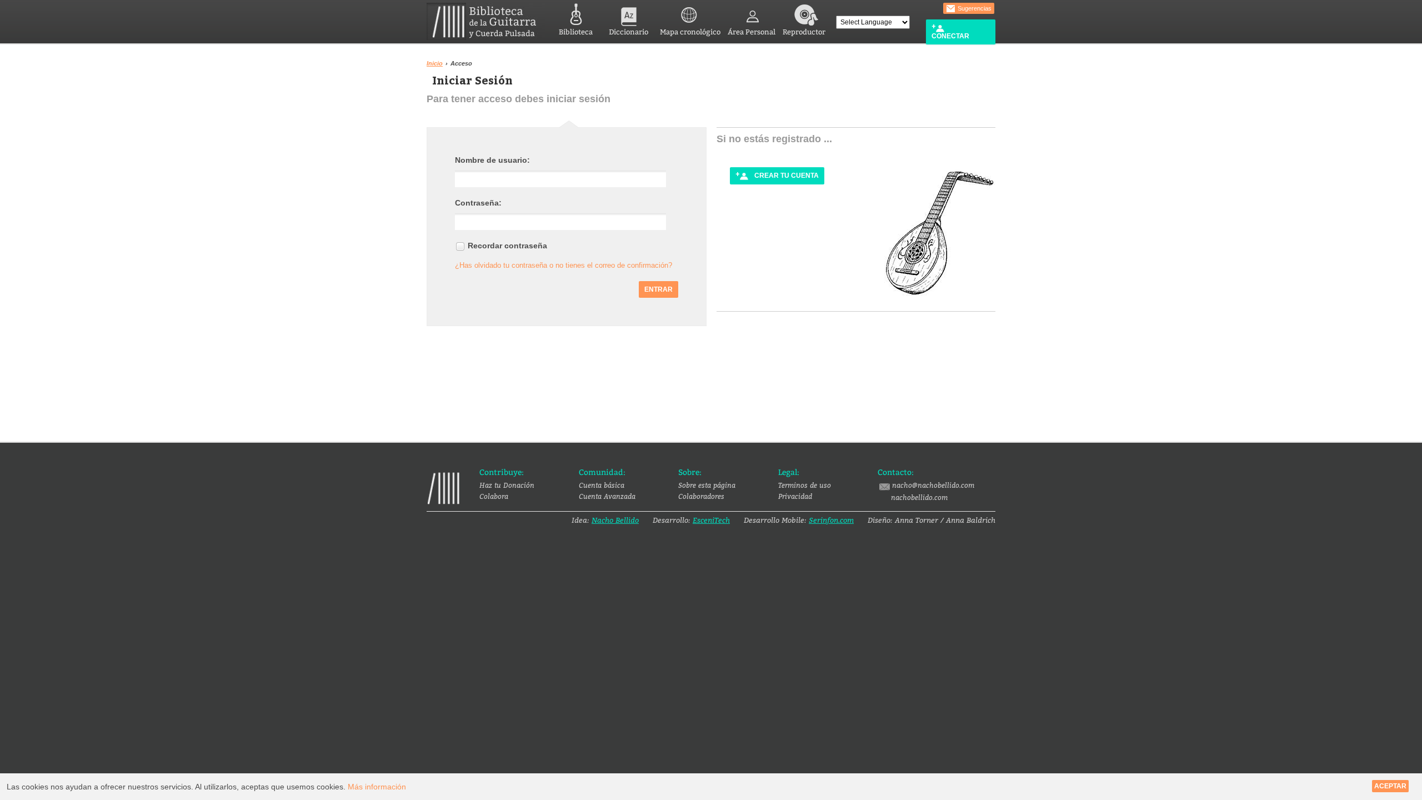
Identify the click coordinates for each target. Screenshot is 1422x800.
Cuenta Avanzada (607, 496)
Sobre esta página (706, 485)
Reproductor (804, 32)
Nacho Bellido (615, 520)
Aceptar (1390, 786)
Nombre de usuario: (492, 160)
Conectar (950, 36)
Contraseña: (478, 202)
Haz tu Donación (506, 485)
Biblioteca (576, 32)
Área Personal (751, 32)
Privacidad (795, 496)
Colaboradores (701, 496)
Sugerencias (974, 8)
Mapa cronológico (690, 32)
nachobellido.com (919, 497)
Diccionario (628, 32)
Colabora (493, 496)
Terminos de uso (804, 485)
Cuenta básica (601, 485)
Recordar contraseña (507, 245)
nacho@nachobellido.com (933, 485)
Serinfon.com (831, 520)
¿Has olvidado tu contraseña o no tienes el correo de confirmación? (563, 265)
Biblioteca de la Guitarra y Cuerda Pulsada (486, 21)
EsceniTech (711, 520)
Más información (377, 786)
